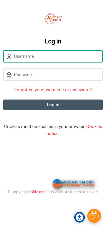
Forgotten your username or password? (53, 89)
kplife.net (36, 192)
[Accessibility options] (79, 217)
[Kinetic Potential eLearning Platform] (53, 18)
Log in (53, 104)
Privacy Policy (53, 203)
